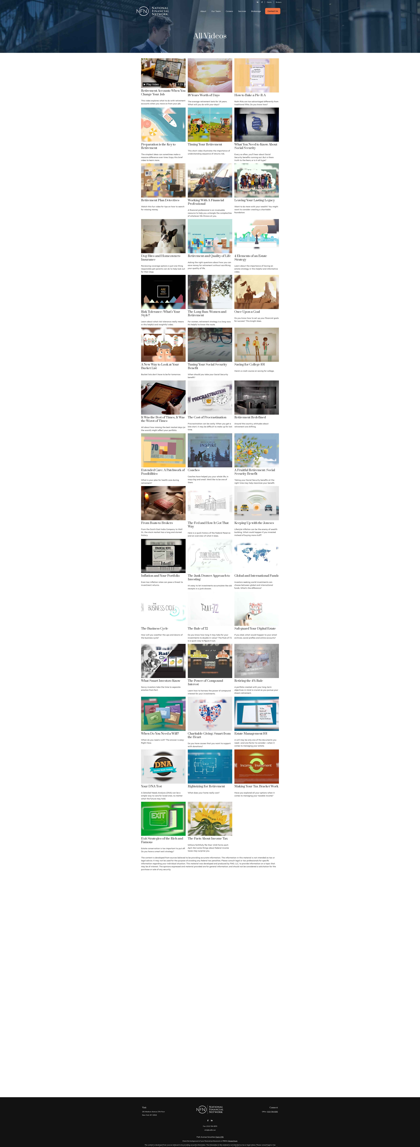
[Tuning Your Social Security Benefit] (210, 361)
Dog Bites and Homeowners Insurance (160, 258)
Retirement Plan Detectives (160, 200)
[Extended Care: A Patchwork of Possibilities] (163, 466)
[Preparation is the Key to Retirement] (163, 141)
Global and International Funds (256, 576)
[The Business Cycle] (163, 625)
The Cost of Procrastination (207, 417)
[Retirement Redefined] (256, 414)
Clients (269, 2)
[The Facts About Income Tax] (210, 835)
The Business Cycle (154, 629)
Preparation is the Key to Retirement (158, 146)
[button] (203, 11)
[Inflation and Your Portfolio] (163, 572)
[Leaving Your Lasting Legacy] (256, 197)
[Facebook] (262, 2)
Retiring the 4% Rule (248, 681)
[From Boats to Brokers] (163, 519)
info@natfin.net (210, 1130)
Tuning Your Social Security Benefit (207, 366)
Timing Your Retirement (205, 144)
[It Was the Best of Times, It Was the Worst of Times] (163, 414)
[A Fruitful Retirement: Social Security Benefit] (256, 466)
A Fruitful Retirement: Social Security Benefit (254, 472)
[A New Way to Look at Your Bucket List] (163, 361)
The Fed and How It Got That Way (208, 525)
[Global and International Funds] (256, 572)
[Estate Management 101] (256, 730)
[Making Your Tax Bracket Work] (256, 783)
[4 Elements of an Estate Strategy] (256, 252)
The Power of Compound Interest (205, 682)
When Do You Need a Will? (160, 734)
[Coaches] (210, 466)
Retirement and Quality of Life (209, 256)
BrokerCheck (232, 1141)
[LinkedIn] (257, 2)
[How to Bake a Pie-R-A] (256, 91)
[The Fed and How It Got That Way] (210, 519)
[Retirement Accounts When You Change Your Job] (163, 87)
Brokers (278, 2)
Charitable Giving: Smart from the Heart (209, 735)
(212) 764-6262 (272, 1112)
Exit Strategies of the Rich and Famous (162, 840)
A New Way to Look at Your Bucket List (160, 366)
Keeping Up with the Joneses (254, 523)
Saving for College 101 (249, 365)
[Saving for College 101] (256, 361)
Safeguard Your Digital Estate (255, 629)
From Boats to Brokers (157, 523)
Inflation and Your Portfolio (160, 576)
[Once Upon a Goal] (256, 308)
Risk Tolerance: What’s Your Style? (160, 313)
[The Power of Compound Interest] (210, 677)
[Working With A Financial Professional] (210, 197)
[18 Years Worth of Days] (210, 91)
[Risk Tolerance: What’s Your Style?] (163, 308)
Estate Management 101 (250, 734)
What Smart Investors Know (160, 681)
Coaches (194, 470)
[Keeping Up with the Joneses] (256, 519)
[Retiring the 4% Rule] (256, 677)
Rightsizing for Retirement (206, 786)
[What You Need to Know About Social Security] (256, 141)
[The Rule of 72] (210, 625)
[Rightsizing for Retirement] (210, 783)
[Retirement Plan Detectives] (163, 197)
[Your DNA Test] (163, 783)
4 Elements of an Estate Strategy (250, 258)
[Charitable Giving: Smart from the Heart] (210, 730)
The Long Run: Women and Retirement (207, 313)
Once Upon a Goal (247, 312)
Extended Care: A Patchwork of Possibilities (163, 472)
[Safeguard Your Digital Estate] (256, 625)
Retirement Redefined (250, 417)
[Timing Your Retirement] (210, 141)
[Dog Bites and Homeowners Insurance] (163, 252)
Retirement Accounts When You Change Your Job (163, 92)
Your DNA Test (151, 786)
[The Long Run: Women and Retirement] (210, 308)
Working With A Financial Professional (206, 202)
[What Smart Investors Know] (163, 677)
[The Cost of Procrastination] (210, 414)
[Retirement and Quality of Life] (210, 252)
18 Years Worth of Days (204, 95)
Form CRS (220, 1137)
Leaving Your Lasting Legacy (254, 200)
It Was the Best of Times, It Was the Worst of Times (163, 419)
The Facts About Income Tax (208, 839)
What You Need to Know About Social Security (255, 146)
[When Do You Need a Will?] (163, 730)
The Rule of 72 (198, 629)
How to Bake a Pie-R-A (250, 95)
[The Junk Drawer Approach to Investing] (210, 572)
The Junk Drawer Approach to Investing (209, 577)
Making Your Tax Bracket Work (256, 786)
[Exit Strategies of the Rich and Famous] (163, 835)
